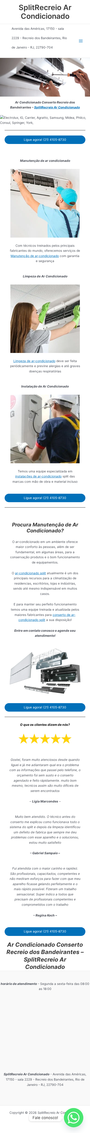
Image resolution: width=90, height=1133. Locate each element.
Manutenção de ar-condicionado (35, 256)
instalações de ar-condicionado (38, 476)
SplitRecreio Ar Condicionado (45, 12)
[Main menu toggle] (81, 41)
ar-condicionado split (30, 573)
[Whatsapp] (73, 1117)
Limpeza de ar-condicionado (34, 361)
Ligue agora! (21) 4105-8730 (45, 139)
